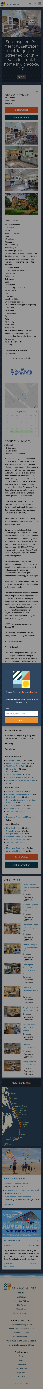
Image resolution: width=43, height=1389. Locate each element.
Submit (21, 720)
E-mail (7, 709)
